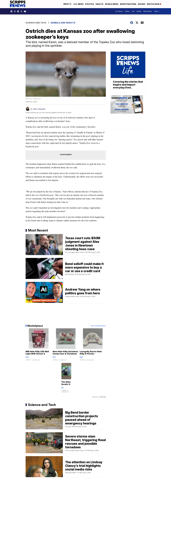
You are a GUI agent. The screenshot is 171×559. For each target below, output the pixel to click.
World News (111, 4)
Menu (66, 4)
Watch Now (153, 4)
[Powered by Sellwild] (102, 397)
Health (99, 4)
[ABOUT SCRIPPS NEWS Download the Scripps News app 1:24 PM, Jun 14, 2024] (128, 112)
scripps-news (18, 11)
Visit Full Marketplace (98, 326)
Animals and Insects (63, 23)
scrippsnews (11, 11)
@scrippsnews (25, 11)
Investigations (128, 4)
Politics (89, 4)
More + (156, 11)
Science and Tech (36, 23)
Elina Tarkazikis (39, 109)
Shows (141, 4)
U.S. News (79, 4)
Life (133, 11)
